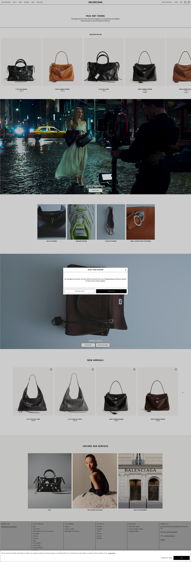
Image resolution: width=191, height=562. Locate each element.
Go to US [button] (111, 291)
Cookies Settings (166, 558)
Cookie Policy (111, 553)
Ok (181, 558)
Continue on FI (80, 291)
